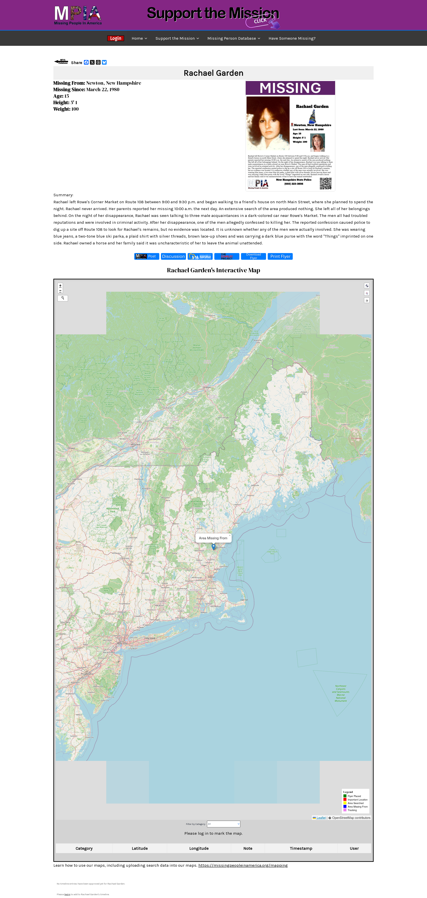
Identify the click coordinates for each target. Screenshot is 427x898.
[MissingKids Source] (200, 256)
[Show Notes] (366, 300)
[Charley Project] (226, 256)
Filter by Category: (196, 824)
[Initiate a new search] (63, 297)
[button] (213, 547)
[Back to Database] (61, 61)
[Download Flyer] (253, 256)
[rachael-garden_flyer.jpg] (290, 135)
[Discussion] (173, 256)
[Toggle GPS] (366, 285)
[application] (145, 38)
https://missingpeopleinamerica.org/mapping (243, 865)
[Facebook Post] (146, 256)
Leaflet (321, 817)
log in (67, 894)
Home (137, 38)
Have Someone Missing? (292, 38)
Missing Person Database (231, 38)
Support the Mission (175, 38)
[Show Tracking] (366, 292)
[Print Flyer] (280, 256)
